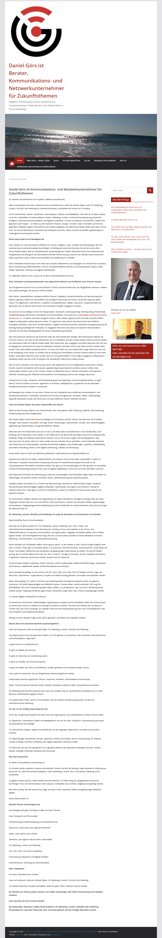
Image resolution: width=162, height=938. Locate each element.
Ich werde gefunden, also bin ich (124, 219)
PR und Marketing (71, 160)
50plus (123, 160)
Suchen (150, 190)
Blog (56, 160)
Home (19, 160)
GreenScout (17, 312)
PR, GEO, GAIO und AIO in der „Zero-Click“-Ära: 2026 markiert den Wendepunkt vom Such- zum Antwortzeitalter (130, 239)
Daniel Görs (116, 313)
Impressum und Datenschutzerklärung (36, 166)
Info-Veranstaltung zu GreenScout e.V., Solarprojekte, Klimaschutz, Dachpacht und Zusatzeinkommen (128, 210)
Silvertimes (35, 419)
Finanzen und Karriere (105, 160)
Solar (87, 160)
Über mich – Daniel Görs (38, 160)
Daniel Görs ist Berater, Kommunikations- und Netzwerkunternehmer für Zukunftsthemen (36, 80)
